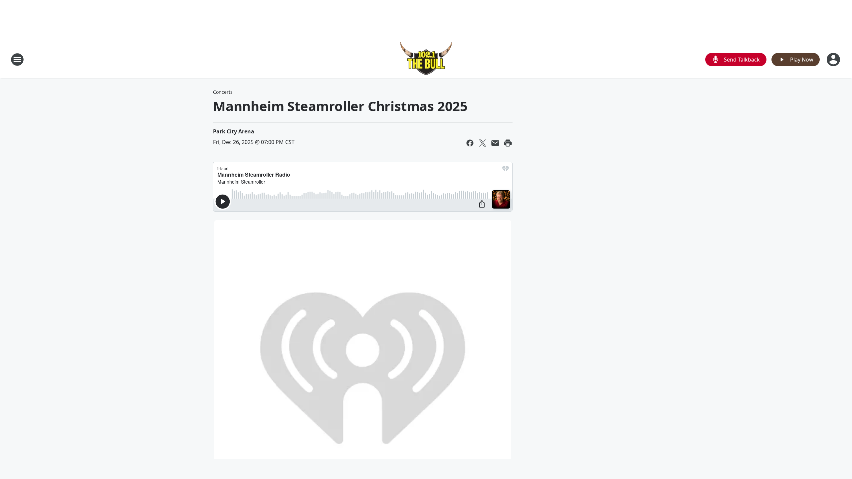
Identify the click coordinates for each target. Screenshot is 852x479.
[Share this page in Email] (495, 143)
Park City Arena (233, 131)
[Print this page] (508, 143)
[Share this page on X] (482, 143)
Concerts (223, 92)
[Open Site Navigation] (17, 59)
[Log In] (834, 59)
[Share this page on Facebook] (470, 143)
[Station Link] (426, 59)
